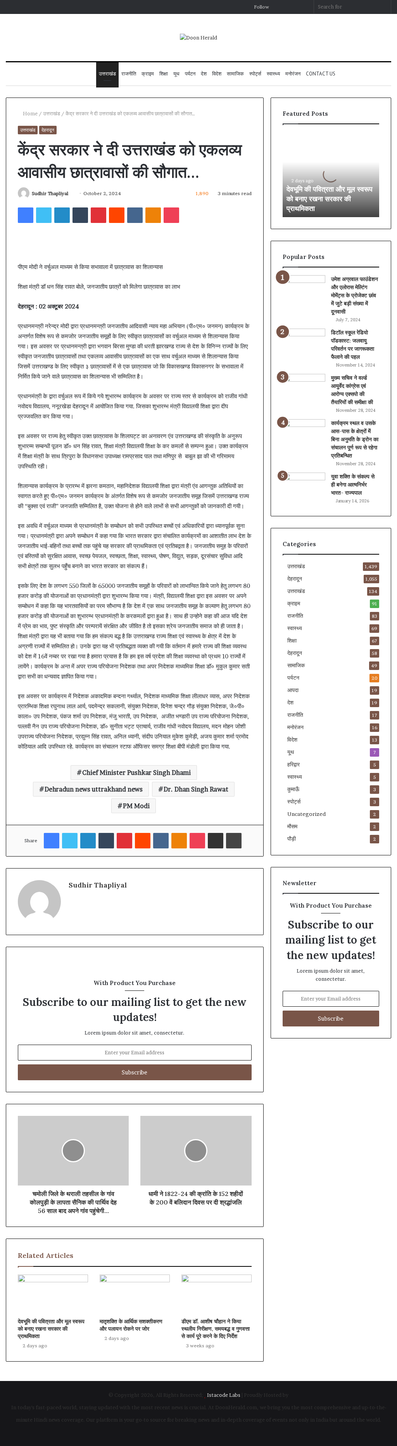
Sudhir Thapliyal (50, 193)
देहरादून (47, 130)
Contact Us (320, 73)
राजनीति (128, 73)
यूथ (176, 73)
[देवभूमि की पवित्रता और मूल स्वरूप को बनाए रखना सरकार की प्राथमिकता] (53, 1294)
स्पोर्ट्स (255, 73)
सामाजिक (235, 73)
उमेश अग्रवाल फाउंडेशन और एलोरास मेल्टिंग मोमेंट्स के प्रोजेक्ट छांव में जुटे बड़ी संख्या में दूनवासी (354, 295)
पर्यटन (190, 73)
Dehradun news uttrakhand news (94, 789)
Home (30, 113)
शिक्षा (163, 73)
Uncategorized (306, 814)
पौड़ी (291, 839)
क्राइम (148, 73)
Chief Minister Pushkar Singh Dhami (136, 772)
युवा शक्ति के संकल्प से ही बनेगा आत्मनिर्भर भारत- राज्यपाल (353, 484)
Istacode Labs (223, 1395)
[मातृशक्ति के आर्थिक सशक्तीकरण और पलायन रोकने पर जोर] (135, 1294)
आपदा (293, 690)
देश (204, 73)
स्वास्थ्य (273, 73)
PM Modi (136, 806)
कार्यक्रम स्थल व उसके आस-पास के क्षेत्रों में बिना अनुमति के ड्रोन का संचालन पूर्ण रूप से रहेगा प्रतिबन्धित (354, 439)
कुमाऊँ (293, 789)
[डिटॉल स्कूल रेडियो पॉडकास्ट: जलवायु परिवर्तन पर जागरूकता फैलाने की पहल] (304, 343)
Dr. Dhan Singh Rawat (196, 789)
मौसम (292, 826)
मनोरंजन (292, 73)
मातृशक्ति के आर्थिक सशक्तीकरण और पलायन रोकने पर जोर (131, 1325)
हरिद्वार (293, 764)
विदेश (216, 73)
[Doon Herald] (198, 37)
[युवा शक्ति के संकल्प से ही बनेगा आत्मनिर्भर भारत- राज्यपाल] (304, 487)
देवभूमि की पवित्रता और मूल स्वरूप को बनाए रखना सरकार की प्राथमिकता (51, 1329)
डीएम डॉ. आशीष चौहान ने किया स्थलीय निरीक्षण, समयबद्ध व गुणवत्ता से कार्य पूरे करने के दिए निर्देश (215, 1329)
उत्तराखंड (107, 73)
